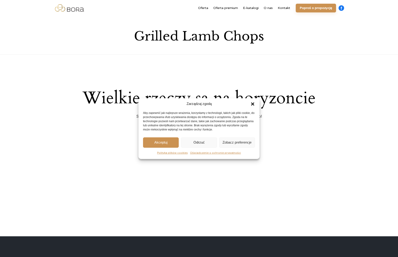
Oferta (203, 8)
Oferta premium (225, 8)
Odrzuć (199, 142)
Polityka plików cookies (172, 152)
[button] (252, 104)
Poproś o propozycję (316, 8)
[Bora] (69, 8)
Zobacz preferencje (237, 142)
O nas (268, 8)
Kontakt (284, 8)
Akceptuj (160, 142)
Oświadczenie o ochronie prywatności (215, 152)
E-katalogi (251, 8)
